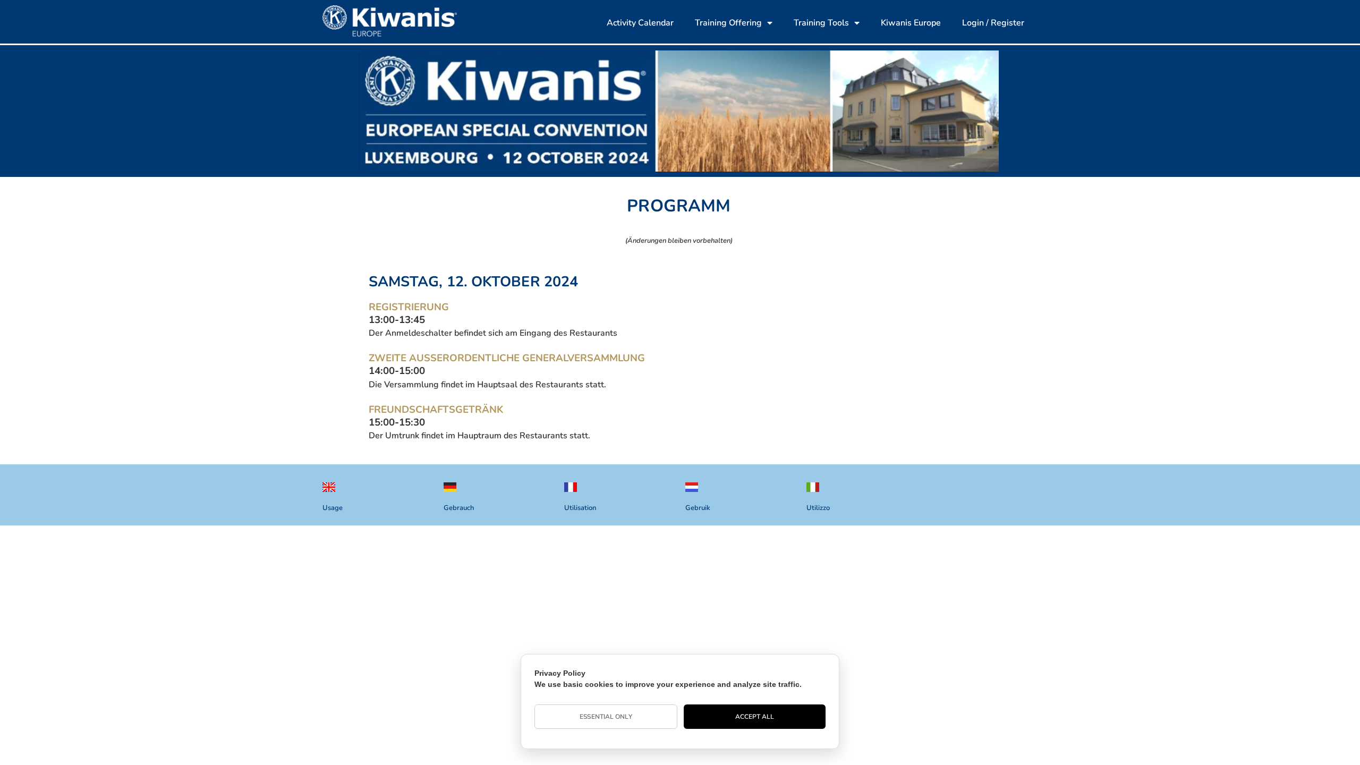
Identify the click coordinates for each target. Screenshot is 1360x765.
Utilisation (580, 508)
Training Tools (821, 23)
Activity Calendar (640, 23)
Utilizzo (818, 508)
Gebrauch (459, 508)
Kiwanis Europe (911, 23)
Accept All (755, 716)
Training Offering (728, 23)
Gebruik (697, 508)
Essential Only (606, 716)
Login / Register (993, 23)
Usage (332, 508)
